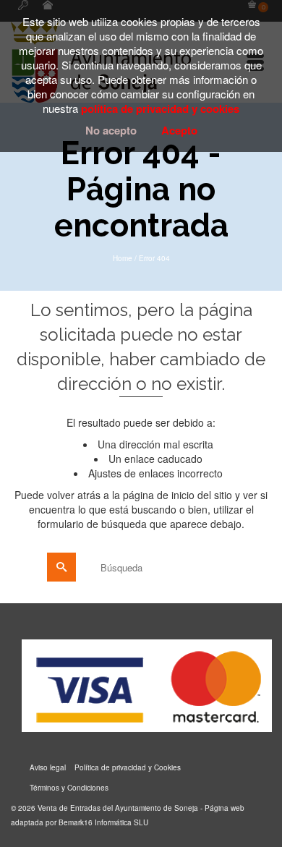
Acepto (179, 130)
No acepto (111, 130)
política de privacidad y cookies (160, 108)
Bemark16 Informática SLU (103, 822)
